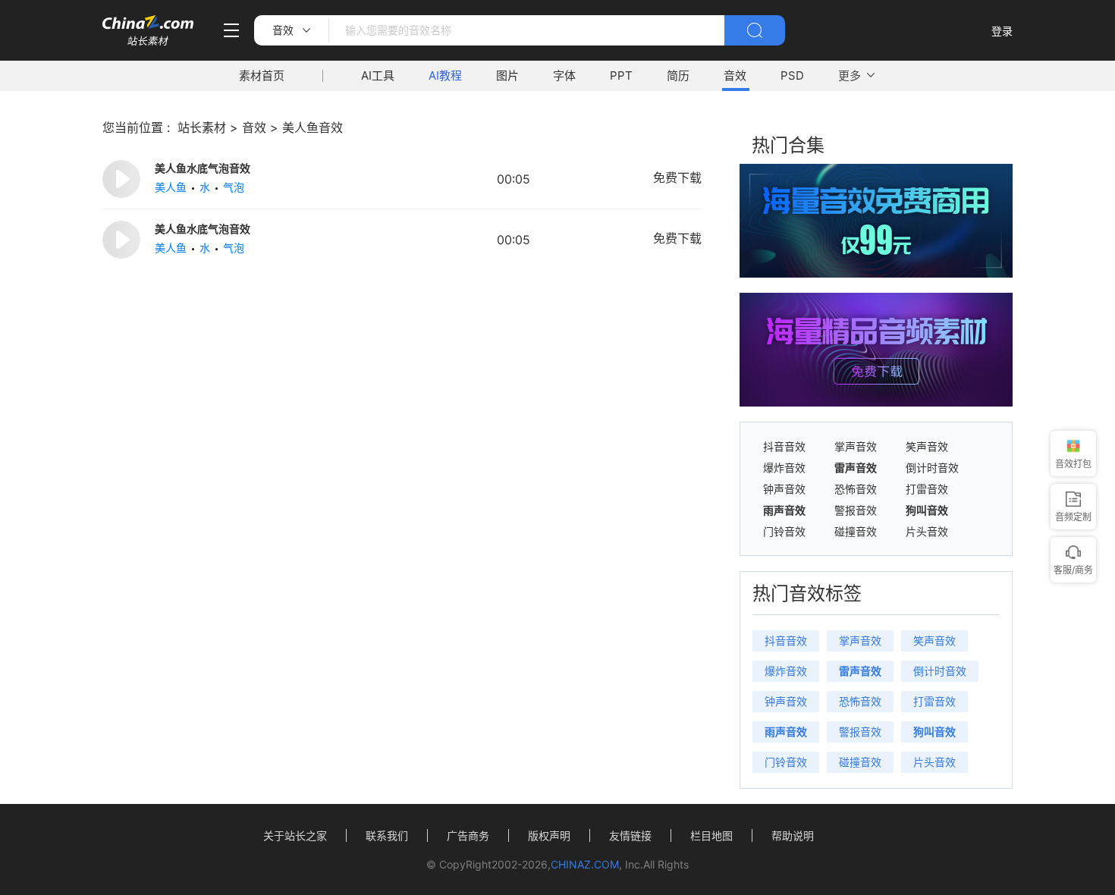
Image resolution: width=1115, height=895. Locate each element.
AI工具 (377, 75)
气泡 (233, 187)
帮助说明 (792, 835)
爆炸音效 (784, 468)
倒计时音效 (932, 468)
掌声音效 (855, 446)
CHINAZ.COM (585, 864)
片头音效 (927, 531)
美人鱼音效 (312, 127)
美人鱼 (171, 187)
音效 (735, 75)
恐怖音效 (855, 489)
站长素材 (201, 127)
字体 (564, 75)
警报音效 (855, 510)
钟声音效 (784, 489)
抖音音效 (784, 446)
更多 (849, 75)
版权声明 (549, 835)
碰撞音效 (855, 531)
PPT (621, 75)
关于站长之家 (295, 835)
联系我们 (387, 835)
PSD (792, 75)
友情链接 (630, 835)
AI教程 (445, 75)
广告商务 (468, 835)
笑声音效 (927, 446)
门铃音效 (784, 531)
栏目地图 (711, 835)
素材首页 (261, 75)
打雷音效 (927, 489)
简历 (678, 75)
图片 (507, 75)
